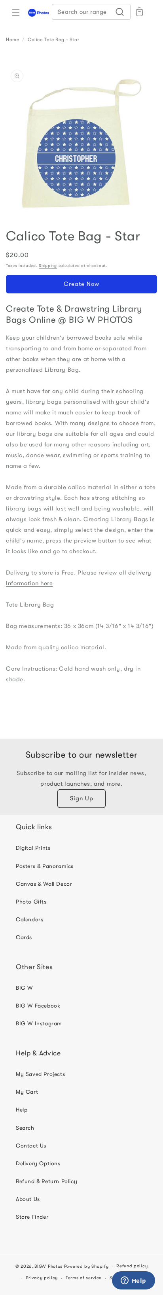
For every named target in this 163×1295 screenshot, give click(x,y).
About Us (28, 1199)
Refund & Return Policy (46, 1181)
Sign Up (81, 798)
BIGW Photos (48, 1266)
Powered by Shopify (86, 1266)
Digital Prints (33, 848)
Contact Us (31, 1145)
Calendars (29, 919)
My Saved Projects (40, 1074)
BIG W (24, 988)
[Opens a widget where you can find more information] (133, 1281)
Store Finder (32, 1217)
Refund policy (132, 1266)
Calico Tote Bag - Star (53, 39)
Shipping (48, 265)
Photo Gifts (31, 901)
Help (21, 1109)
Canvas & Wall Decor (44, 884)
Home (12, 39)
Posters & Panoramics (45, 866)
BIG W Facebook (38, 1005)
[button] (16, 12)
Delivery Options (38, 1163)
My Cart (27, 1092)
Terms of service (84, 1277)
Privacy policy (42, 1277)
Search (25, 1128)
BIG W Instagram (39, 1023)
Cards (24, 937)
